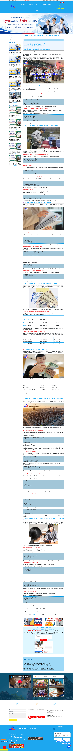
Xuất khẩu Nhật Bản (12, 37)
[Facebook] (9, 0)
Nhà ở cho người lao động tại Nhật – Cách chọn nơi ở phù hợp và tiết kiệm (39, 669)
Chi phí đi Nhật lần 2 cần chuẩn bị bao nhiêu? (31, 46)
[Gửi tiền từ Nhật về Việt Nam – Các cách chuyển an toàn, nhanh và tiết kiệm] (15, 146)
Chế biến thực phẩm (26, 319)
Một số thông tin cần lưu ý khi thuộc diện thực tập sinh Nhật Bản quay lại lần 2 (37, 49)
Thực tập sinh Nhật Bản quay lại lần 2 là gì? (31, 41)
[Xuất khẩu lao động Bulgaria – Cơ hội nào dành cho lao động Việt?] (15, 47)
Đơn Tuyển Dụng (30, 4)
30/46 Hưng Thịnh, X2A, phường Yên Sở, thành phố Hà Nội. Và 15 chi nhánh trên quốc (18, 736)
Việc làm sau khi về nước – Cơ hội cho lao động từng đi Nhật (36, 664)
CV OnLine (50, 4)
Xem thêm (14, 54)
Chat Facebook (4, 741)
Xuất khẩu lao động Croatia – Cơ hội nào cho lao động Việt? (14, 65)
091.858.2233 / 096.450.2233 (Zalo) (20, 739)
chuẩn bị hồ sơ (46, 204)
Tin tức (36, 4)
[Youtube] (12, 0)
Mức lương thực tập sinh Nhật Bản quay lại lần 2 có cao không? (34, 45)
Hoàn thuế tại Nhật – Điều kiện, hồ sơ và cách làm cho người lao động (38, 665)
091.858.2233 (37, 630)
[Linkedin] (14, 0)
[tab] (37, 676)
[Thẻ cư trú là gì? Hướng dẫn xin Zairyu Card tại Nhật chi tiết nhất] (15, 110)
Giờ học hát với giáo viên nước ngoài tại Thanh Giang (17, 688)
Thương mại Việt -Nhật (40, 709)
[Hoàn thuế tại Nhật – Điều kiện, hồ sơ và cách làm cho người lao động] (15, 134)
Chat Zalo (3, 739)
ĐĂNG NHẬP (62, 0)
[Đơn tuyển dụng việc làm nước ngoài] (36, 23)
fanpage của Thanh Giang (36, 614)
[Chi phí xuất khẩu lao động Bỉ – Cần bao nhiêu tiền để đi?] (15, 71)
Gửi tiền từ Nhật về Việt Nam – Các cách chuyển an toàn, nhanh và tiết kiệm (39, 667)
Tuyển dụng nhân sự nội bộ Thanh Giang (23, 0)
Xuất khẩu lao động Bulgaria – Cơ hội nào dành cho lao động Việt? (15, 53)
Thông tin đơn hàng (31, 709)
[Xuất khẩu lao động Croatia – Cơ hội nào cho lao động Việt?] (15, 59)
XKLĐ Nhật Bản (39, 712)
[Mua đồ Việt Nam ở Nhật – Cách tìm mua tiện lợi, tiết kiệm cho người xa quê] (15, 158)
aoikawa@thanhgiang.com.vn (18, 740)
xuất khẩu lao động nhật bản (34, 615)
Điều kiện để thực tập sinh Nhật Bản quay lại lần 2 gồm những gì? (35, 43)
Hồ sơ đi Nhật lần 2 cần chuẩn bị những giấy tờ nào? (33, 44)
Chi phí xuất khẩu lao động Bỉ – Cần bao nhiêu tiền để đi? (14, 77)
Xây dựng (24, 325)
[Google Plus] (11, 0)
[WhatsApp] (15, 0)
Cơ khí (24, 322)
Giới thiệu (23, 4)
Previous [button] (1, 23)
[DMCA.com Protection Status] (12, 742)
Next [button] (72, 23)
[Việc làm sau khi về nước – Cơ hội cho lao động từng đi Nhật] (15, 122)
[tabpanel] (40, 688)
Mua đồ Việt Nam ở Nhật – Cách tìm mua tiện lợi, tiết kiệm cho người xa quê (38, 668)
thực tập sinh (28, 615)
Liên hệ (36, 10)
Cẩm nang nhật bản (31, 712)
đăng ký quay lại (41, 150)
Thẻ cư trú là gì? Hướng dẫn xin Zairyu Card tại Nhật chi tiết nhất (37, 663)
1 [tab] (48, 698)
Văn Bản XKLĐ (43, 4)
